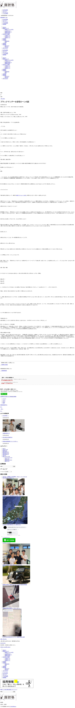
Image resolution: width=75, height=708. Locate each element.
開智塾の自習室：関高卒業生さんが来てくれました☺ (13, 495)
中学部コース (7, 36)
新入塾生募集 (5, 19)
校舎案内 (4, 70)
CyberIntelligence (13, 706)
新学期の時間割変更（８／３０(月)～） (10, 441)
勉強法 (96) (5, 450)
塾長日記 (6, 46)
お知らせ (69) (5, 449)
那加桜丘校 (7, 41)
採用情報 (4, 24)
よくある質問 (5, 13)
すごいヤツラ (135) (8, 457)
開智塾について (6, 28)
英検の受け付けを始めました (8, 477)
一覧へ (1, 409)
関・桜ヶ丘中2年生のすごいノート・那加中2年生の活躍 (14, 637)
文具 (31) (4, 455)
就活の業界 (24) (6, 454)
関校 (6, 42)
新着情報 (4, 44)
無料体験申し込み (3, 17)
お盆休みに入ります (7, 542)
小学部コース (7, 35)
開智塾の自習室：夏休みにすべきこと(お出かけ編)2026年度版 (15, 584)
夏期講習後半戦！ (3, 404)
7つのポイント (8, 30)
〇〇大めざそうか (6, 537)
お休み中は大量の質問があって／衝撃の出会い (12, 524)
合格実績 (4, 43)
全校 (1, 396)
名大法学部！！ (6, 415)
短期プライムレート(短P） (21, 195)
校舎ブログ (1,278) (6, 456)
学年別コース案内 (6, 34)
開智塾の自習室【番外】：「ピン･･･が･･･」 (11, 608)
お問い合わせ (5, 48)
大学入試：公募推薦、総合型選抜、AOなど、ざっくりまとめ (15, 476)
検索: (1, 466)
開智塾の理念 (7, 33)
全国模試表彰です (6, 433)
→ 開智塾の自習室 (4, 364)
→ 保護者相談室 (3, 370)
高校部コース (7, 37)
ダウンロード (5, 12)
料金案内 (4, 38)
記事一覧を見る (3, 639)
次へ (1, 411)
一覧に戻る (2, 98)
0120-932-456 (2, 643)
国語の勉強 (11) (6, 451)
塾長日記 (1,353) (6, 453)
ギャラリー (5, 11)
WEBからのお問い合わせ (5, 647)
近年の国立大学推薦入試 (7, 437)
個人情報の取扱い (8, 689)
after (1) (4, 448)
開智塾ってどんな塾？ (9, 29)
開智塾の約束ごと (8, 31)
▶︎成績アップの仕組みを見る (7, 383)
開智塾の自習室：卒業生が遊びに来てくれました (12, 564)
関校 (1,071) (7, 461)
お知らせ (4, 27)
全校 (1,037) (7, 458)
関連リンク (2, 689)
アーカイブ (2, 471)
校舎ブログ (7, 45)
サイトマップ (14, 689)
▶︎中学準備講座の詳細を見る (7, 380)
